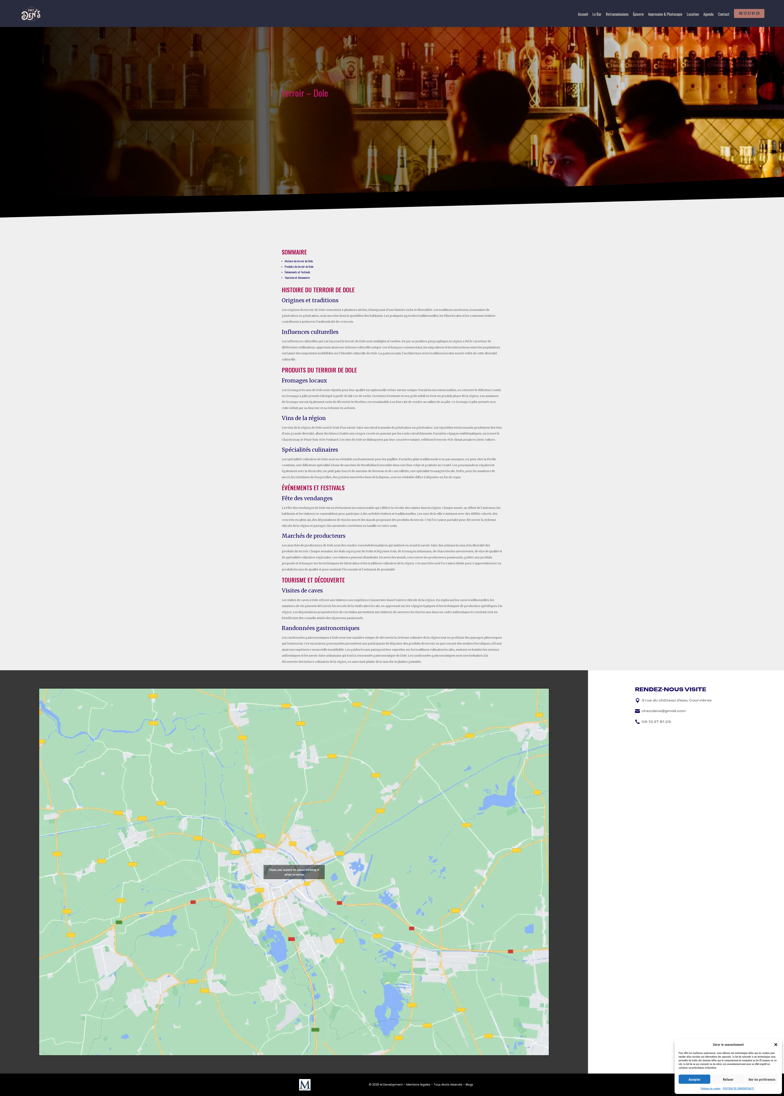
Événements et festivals (297, 272)
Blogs (469, 1085)
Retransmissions (617, 15)
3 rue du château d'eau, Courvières (676, 700)
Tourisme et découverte (297, 277)
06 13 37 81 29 (749, 13)
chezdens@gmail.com (663, 711)
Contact (723, 15)
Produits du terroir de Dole (299, 266)
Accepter (694, 1079)
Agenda (708, 15)
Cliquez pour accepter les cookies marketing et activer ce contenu (294, 871)
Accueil (583, 15)
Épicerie (638, 15)
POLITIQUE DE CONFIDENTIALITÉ (738, 1088)
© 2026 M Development (386, 1085)
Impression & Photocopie (665, 15)
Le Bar (596, 15)
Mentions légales (418, 1085)
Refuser (728, 1079)
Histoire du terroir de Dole (299, 261)
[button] (776, 1045)
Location (693, 15)
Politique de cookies (711, 1088)
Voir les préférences (761, 1079)
